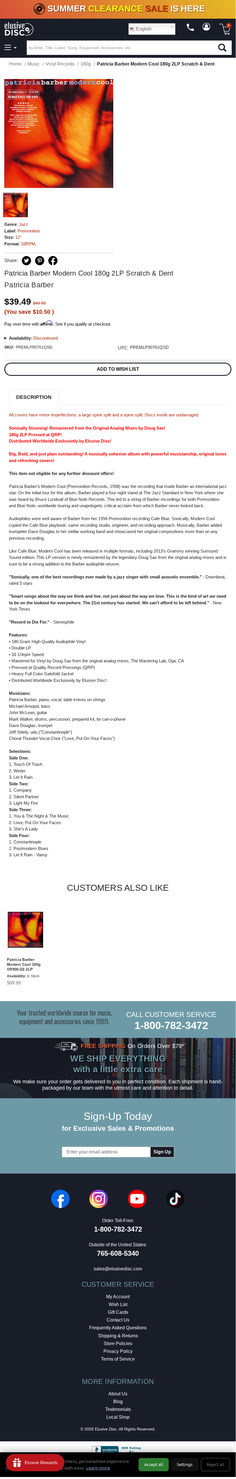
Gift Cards (118, 1312)
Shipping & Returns (118, 1335)
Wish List (118, 1304)
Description (33, 397)
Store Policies (118, 1343)
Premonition (29, 230)
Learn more (98, 1468)
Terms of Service (118, 1359)
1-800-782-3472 (171, 1025)
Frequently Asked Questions (118, 1327)
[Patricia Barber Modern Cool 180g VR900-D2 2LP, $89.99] (25, 930)
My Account (118, 1296)
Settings (185, 1464)
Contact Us (118, 1320)
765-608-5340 (118, 1253)
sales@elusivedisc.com (118, 1268)
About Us (117, 1393)
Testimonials (118, 1409)
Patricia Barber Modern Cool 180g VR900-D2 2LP (24, 964)
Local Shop (118, 1417)
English (143, 28)
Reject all (215, 1464)
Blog (118, 1401)
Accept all (153, 1464)
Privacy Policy (118, 1351)
